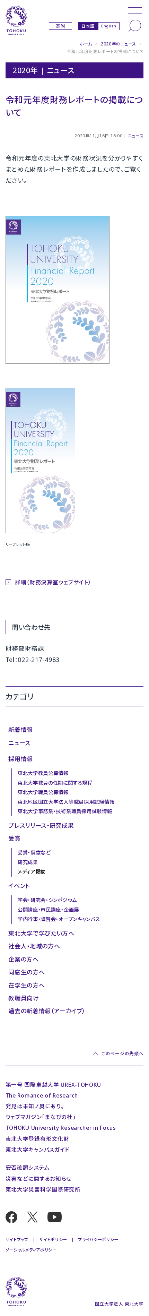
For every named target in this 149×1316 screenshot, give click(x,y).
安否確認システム (28, 1167)
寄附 (60, 26)
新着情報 (20, 730)
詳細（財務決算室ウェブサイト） (53, 582)
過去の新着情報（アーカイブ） (46, 1011)
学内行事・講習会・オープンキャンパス (59, 919)
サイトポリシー (53, 1239)
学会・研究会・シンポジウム (47, 900)
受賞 (14, 838)
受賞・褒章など (34, 852)
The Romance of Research (42, 1095)
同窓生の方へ (26, 972)
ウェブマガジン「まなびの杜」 (41, 1117)
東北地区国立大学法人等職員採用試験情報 (66, 802)
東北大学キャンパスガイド (38, 1149)
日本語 (88, 26)
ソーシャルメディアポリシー (31, 1250)
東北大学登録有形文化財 (37, 1139)
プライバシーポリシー (98, 1239)
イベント (19, 886)
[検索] (135, 25)
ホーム (86, 44)
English (108, 26)
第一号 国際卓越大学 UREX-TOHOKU (53, 1085)
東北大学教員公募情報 (43, 773)
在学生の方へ (26, 985)
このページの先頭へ (122, 1054)
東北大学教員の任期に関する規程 (55, 783)
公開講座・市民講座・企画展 (48, 909)
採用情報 (20, 759)
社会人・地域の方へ (34, 946)
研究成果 (28, 862)
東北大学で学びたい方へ (41, 933)
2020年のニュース (118, 44)
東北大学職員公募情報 (43, 792)
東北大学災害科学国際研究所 (43, 1189)
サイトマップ (17, 1239)
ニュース (136, 136)
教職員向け (23, 998)
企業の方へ (23, 959)
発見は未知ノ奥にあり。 (35, 1106)
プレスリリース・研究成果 (41, 825)
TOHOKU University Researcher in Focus (61, 1128)
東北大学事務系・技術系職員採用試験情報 (65, 811)
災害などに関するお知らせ (39, 1178)
